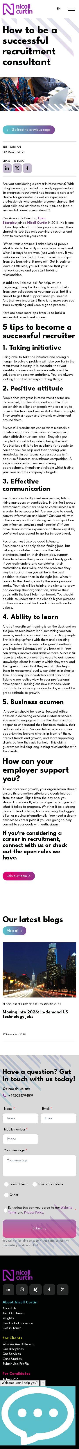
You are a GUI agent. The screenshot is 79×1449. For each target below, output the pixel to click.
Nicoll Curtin (37, 223)
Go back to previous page (31, 130)
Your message (14, 1150)
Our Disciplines (13, 1349)
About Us (9, 1308)
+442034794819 (20, 1096)
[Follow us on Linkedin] (8, 1289)
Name (8, 1109)
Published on (12, 147)
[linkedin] (7, 168)
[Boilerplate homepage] (39, 1275)
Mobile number (15, 1129)
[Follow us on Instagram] (22, 1289)
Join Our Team (13, 1313)
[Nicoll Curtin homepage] (17, 9)
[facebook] (27, 168)
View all (12, 931)
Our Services (12, 1354)
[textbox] (20, 1118)
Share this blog (13, 161)
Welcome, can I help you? (20, 1383)
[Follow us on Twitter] (62, 1289)
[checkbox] (5, 1210)
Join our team (17, 876)
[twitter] (17, 168)
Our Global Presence (18, 1323)
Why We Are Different (18, 1344)
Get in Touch (12, 1328)
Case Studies (12, 1359)
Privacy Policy (33, 1212)
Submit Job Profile (16, 1364)
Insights (8, 1318)
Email (46, 1109)
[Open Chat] (37, 1415)
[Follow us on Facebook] (35, 1289)
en (59, 9)
